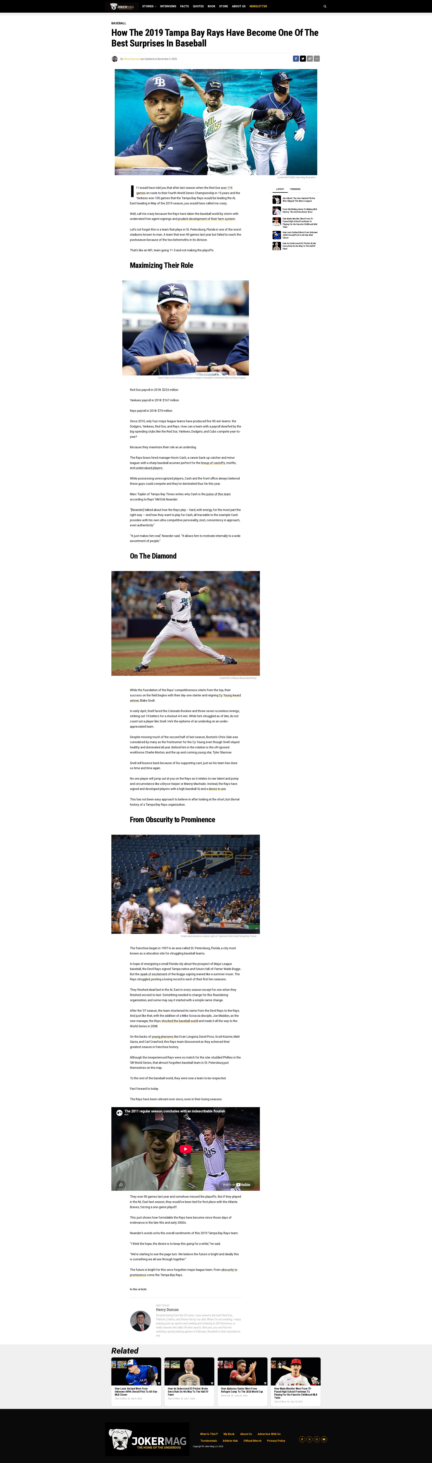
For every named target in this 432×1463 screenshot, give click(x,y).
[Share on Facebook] (296, 59)
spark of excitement (153, 974)
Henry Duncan (131, 59)
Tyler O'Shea (121, 1398)
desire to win (217, 789)
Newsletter (258, 6)
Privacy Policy (276, 1440)
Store (223, 6)
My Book (229, 1434)
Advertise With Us (269, 1434)
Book (211, 6)
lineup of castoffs (213, 463)
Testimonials (208, 1440)
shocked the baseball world (179, 1021)
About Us (239, 6)
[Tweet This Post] (303, 59)
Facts (184, 6)
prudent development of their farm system (206, 219)
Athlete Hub (230, 1440)
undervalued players (149, 468)
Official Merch (252, 1440)
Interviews (168, 6)
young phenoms (162, 1036)
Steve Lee (225, 1395)
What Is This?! (209, 1434)
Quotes (198, 6)
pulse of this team (218, 494)
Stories (148, 6)
